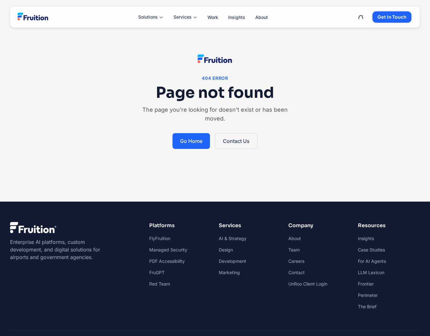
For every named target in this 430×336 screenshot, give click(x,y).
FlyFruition (159, 238)
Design (226, 249)
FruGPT (157, 272)
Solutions (148, 17)
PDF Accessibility (167, 261)
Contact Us (236, 141)
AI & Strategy (232, 238)
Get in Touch (391, 17)
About (261, 17)
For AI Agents (372, 261)
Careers (296, 261)
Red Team (159, 283)
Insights (236, 17)
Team (294, 249)
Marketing (229, 272)
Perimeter (368, 295)
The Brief (367, 306)
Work (212, 17)
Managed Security (168, 249)
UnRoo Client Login (307, 283)
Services (182, 17)
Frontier (366, 283)
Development (232, 261)
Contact (296, 272)
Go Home (191, 141)
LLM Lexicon (371, 272)
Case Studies (371, 249)
